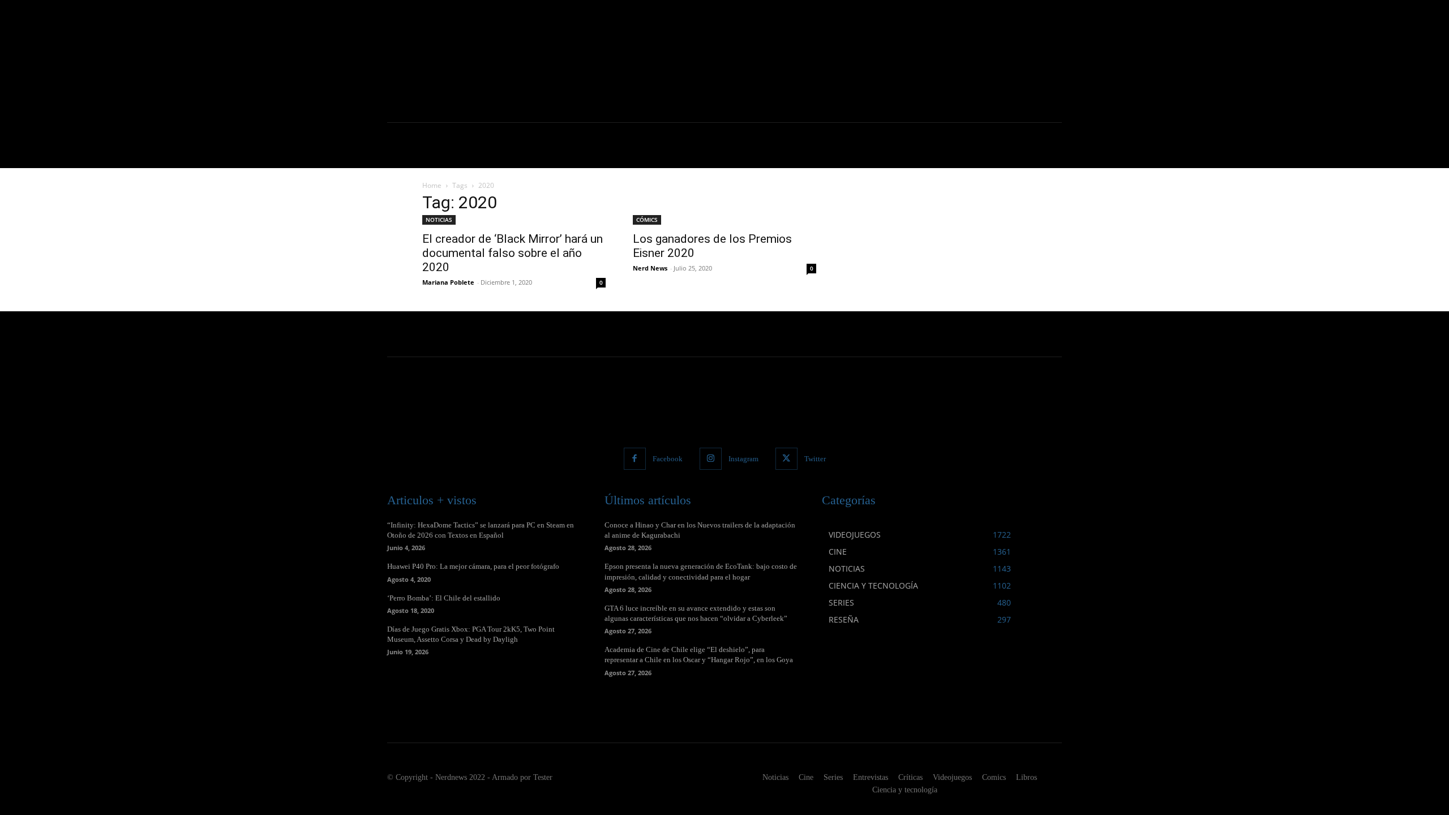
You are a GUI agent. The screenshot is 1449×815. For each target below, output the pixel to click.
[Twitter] (786, 459)
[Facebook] (635, 459)
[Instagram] (711, 459)
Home (431, 185)
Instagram (743, 458)
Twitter (815, 458)
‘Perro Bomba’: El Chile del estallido (443, 598)
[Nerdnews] (450, 61)
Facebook (668, 458)
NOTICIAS (439, 220)
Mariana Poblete (448, 282)
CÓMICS (647, 220)
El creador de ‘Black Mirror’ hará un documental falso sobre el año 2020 (512, 253)
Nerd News (650, 268)
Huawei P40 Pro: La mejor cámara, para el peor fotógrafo (473, 566)
